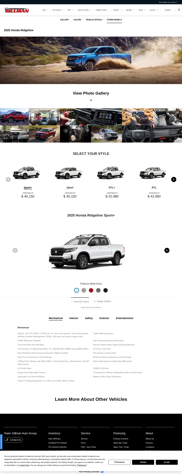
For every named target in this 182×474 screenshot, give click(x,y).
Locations (150, 447)
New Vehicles (54, 439)
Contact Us (15, 440)
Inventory (54, 433)
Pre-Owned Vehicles (57, 447)
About (149, 433)
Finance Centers (120, 439)
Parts (83, 443)
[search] (179, 10)
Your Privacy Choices (89, 471)
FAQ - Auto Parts (88, 447)
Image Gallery (103, 301)
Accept (167, 462)
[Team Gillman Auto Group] (17, 10)
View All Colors (81, 301)
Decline (143, 462)
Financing (119, 433)
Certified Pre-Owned (57, 443)
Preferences (119, 462)
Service (85, 433)
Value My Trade (120, 443)
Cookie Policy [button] (24, 465)
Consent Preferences (1, 442)
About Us (150, 439)
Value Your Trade (121, 447)
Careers (149, 443)
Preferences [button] (81, 465)
